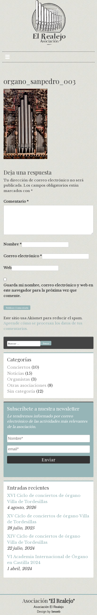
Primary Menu (7, 57)
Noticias (15, 373)
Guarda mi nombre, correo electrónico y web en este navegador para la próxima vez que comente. (48, 290)
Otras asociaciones (26, 385)
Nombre (13, 244)
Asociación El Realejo (49, 607)
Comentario (16, 201)
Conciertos (18, 367)
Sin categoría (21, 391)
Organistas (18, 379)
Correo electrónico (23, 256)
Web (8, 267)
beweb (56, 611)
